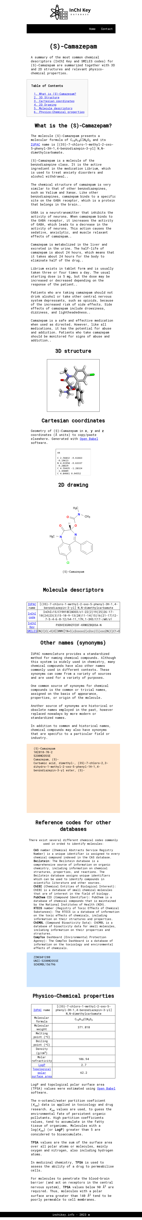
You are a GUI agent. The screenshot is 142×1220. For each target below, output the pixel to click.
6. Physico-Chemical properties (59, 112)
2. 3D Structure (46, 97)
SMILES (32, 631)
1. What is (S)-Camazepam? (55, 94)
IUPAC (35, 144)
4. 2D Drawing (45, 104)
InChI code (32, 615)
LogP (41, 1065)
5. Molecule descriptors (53, 108)
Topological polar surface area (42, 1072)
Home (92, 29)
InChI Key (32, 625)
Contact (107, 29)
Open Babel (89, 439)
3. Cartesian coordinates (54, 101)
